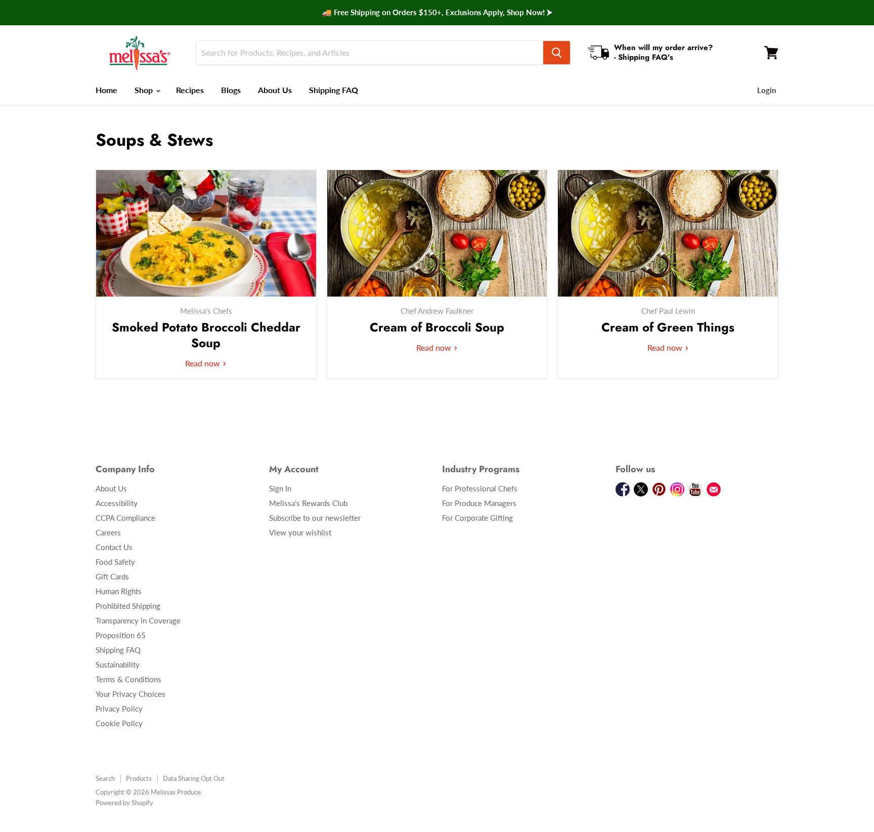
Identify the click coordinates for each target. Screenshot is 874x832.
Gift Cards (112, 576)
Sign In (280, 488)
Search (105, 778)
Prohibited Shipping (128, 605)
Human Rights (119, 591)
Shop (145, 90)
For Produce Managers (479, 503)
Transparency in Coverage (138, 620)
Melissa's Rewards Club (308, 503)
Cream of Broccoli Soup (437, 327)
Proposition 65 (121, 635)
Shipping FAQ (333, 90)
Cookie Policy (119, 723)
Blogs (231, 90)
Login (766, 90)
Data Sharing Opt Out (194, 778)
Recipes (190, 90)
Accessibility (117, 503)
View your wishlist (300, 532)
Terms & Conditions (128, 679)
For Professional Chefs (479, 488)
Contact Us (114, 547)
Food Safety (115, 561)
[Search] (556, 52)
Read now (203, 363)
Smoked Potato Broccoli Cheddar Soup (206, 335)
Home (106, 90)
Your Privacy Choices (130, 693)
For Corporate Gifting (477, 517)
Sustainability (118, 664)
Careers (108, 532)
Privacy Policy (119, 708)
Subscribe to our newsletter (315, 517)
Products (139, 778)
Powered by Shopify (124, 803)
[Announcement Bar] (437, 12)
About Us (275, 90)
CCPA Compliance (125, 517)
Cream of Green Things (667, 327)
